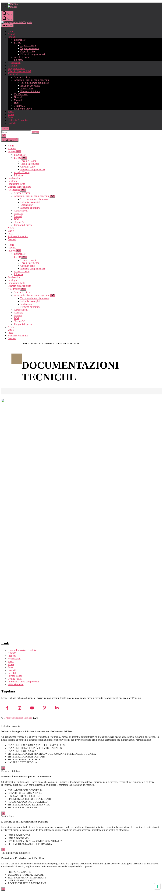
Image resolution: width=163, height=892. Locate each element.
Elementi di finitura (30, 91)
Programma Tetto (16, 68)
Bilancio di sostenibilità (19, 71)
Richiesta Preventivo (18, 120)
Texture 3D (19, 105)
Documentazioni (39, 343)
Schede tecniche (22, 77)
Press (10, 117)
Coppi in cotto (27, 51)
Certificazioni (21, 94)
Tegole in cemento (29, 48)
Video (11, 114)
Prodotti (12, 37)
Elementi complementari (32, 54)
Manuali (18, 100)
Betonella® (19, 39)
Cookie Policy (15, 678)
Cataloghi (12, 65)
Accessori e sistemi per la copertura (31, 80)
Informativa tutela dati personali (23, 681)
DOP (16, 103)
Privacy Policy (15, 675)
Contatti (12, 123)
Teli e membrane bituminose (34, 82)
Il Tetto (17, 42)
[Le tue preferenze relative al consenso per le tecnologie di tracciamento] (157, 886)
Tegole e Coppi (28, 45)
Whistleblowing (16, 684)
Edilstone (18, 59)
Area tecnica (14, 74)
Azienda (12, 34)
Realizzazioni (14, 62)
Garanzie (18, 97)
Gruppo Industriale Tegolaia (22, 650)
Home (11, 31)
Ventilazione (26, 88)
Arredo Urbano (21, 57)
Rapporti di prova (23, 108)
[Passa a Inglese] (85, 6)
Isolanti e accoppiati (30, 85)
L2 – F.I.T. (13, 673)
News (11, 111)
